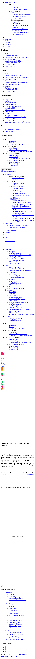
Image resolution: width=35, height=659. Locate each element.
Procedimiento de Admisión (17, 600)
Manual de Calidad (18, 213)
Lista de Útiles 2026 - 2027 (13, 61)
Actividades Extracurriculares (21, 15)
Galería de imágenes (11, 59)
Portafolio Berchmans (15, 229)
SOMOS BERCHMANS (16, 186)
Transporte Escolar (18, 34)
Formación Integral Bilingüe (21, 195)
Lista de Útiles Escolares (20, 9)
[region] (17, 395)
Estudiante (8, 39)
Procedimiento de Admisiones (18, 227)
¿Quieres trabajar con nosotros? (22, 32)
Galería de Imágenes (15, 626)
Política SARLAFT (18, 209)
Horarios (15, 8)
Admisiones (16, 6)
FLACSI (15, 179)
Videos (14, 185)
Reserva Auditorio (10, 103)
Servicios (7, 603)
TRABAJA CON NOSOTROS (14, 640)
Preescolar (12, 596)
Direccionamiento (17, 192)
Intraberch (8, 101)
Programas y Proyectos (16, 634)
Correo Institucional (11, 231)
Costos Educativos (18, 30)
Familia (7, 41)
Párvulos (11, 594)
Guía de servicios (10, 2)
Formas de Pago (17, 23)
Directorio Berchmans (11, 104)
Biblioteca (8, 54)
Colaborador (8, 44)
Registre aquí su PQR (15, 620)
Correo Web (8, 99)
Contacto (7, 232)
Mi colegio (8, 174)
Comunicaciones (10, 619)
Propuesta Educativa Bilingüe (18, 225)
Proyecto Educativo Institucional (22, 202)
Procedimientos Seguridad (13, 106)
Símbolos (15, 190)
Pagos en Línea (17, 22)
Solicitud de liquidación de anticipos (16, 83)
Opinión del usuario (11, 56)
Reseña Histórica (17, 188)
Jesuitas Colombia (18, 178)
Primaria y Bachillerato (16, 598)
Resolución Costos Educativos (21, 206)
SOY (6, 237)
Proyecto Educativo (15, 632)
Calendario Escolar (10, 64)
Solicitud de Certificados (20, 29)
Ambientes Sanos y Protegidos (21, 204)
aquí (32, 488)
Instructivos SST (10, 108)
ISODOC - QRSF (10, 113)
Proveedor (8, 46)
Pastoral (14, 197)
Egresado (7, 43)
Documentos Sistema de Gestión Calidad (17, 122)
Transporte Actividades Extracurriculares (19, 17)
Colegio (7, 631)
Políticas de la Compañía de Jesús (15, 110)
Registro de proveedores (12, 130)
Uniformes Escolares (11, 88)
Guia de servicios (10, 241)
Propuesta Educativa (18, 194)
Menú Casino (16, 13)
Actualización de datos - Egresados (15, 117)
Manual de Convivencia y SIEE (22, 201)
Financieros (12, 612)
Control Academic (10, 66)
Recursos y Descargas (11, 115)
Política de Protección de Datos (22, 211)
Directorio (8, 86)
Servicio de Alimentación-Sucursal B (16, 57)
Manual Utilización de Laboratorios (23, 218)
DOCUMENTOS (14, 199)
